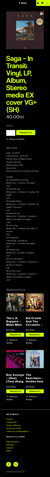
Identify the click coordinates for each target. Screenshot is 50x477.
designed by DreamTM (15, 471)
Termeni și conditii (13, 428)
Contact (9, 419)
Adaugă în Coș (26, 132)
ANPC (9, 451)
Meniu (24, 3)
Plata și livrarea (12, 442)
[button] (48, 3)
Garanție (9, 448)
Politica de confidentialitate (17, 431)
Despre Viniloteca (13, 425)
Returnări (10, 445)
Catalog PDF (11, 422)
